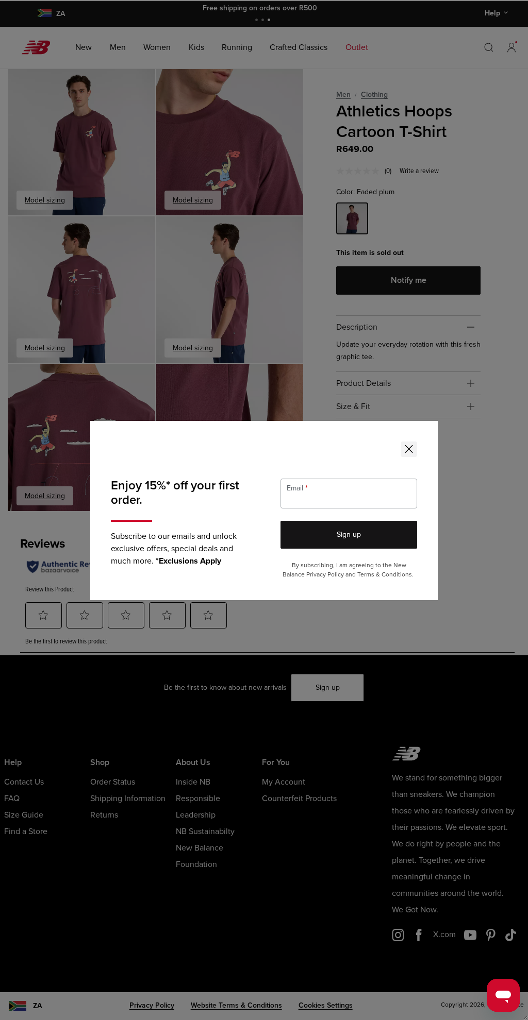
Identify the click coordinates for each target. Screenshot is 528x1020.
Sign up (349, 534)
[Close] (409, 449)
